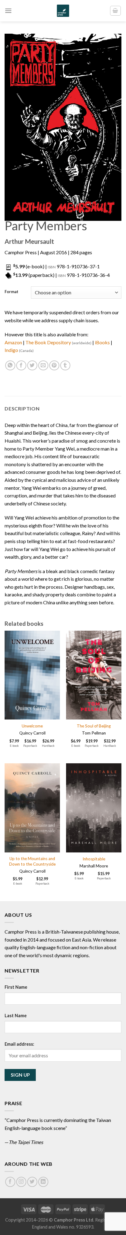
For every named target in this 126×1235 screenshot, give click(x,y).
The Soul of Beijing (94, 725)
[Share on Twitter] (32, 366)
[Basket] (115, 11)
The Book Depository (58, 342)
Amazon (13, 342)
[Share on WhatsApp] (10, 366)
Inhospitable (94, 858)
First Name (16, 987)
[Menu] (8, 10)
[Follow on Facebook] (10, 1182)
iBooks (102, 342)
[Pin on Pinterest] (54, 366)
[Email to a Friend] (43, 366)
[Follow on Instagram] (21, 1182)
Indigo (19, 350)
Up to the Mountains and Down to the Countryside (32, 861)
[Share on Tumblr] (65, 366)
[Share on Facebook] (21, 366)
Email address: (19, 1044)
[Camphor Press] (63, 10)
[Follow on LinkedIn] (43, 1182)
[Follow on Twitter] (32, 1182)
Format (11, 292)
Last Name (16, 1015)
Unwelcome (32, 725)
